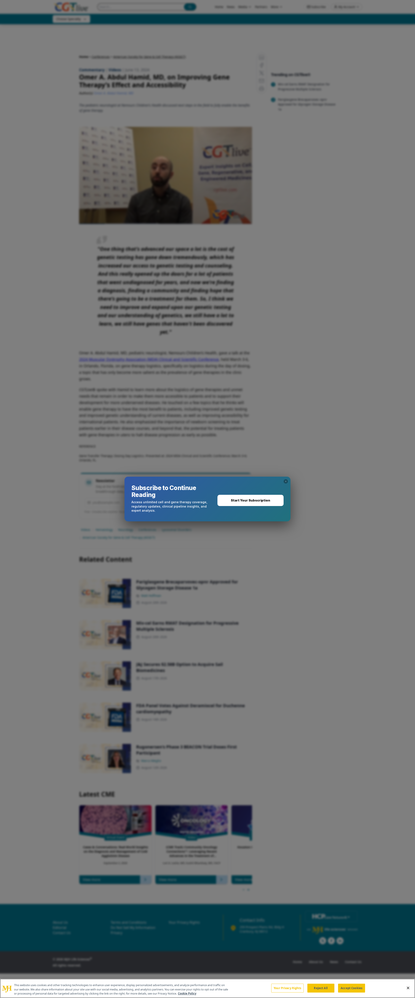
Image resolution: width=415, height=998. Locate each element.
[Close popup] (286, 481)
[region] (207, 988)
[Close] (408, 988)
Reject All (320, 988)
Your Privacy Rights (287, 988)
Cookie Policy (187, 993)
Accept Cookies (351, 988)
